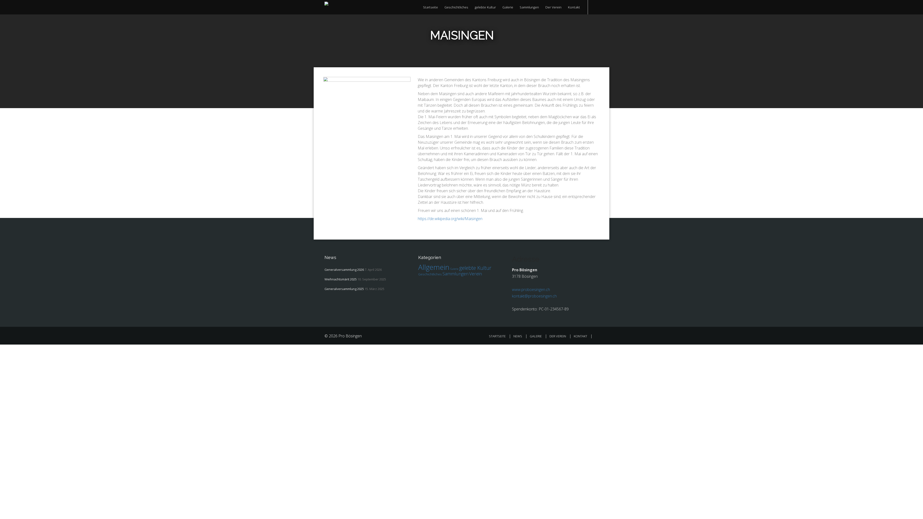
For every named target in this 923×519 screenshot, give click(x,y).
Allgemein (433, 267)
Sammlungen (529, 7)
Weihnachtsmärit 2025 (340, 279)
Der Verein (553, 7)
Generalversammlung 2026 (344, 269)
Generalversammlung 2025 (344, 289)
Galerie (507, 7)
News (517, 336)
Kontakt (574, 7)
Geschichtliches (456, 7)
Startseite (430, 7)
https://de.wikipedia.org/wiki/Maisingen (450, 218)
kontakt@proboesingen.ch (534, 296)
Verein (475, 274)
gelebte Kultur (485, 7)
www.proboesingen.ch (531, 289)
